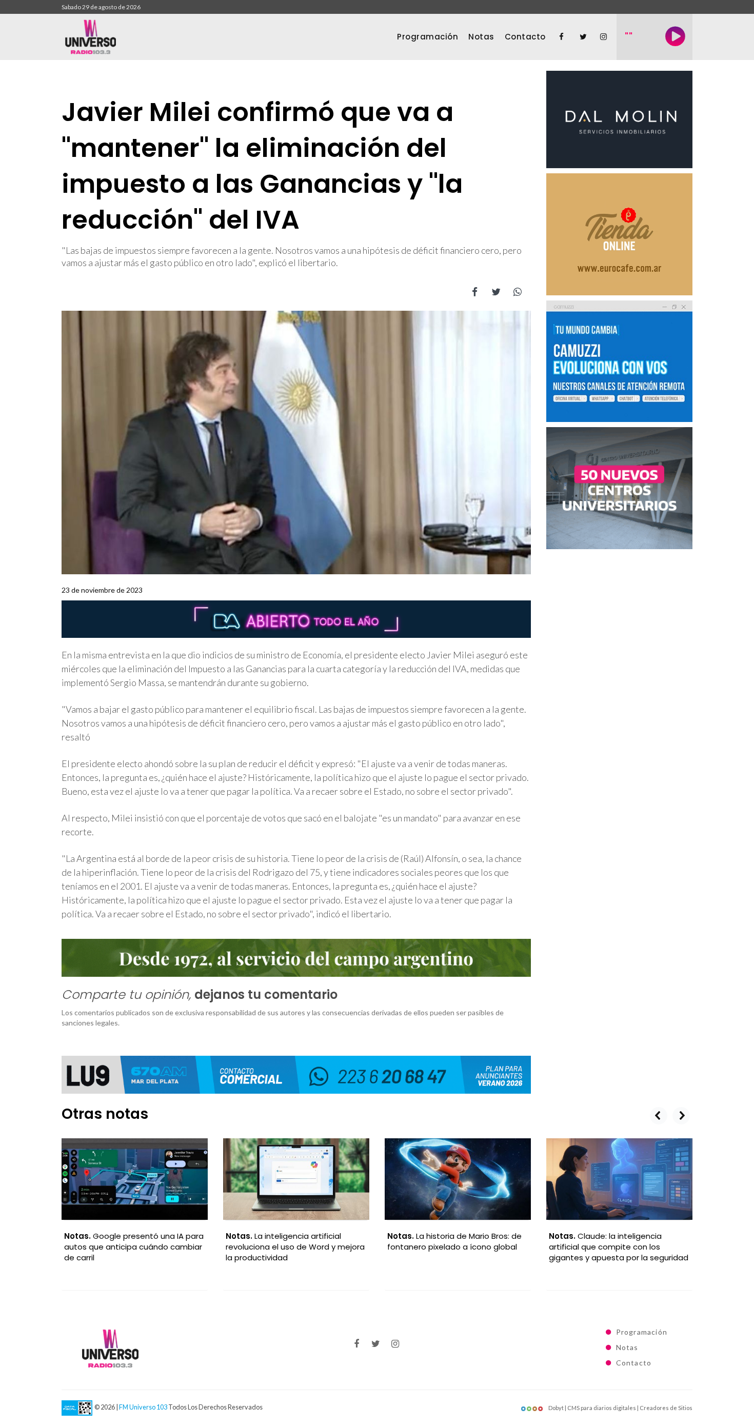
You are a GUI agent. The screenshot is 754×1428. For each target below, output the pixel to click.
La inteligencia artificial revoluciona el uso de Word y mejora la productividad (295, 1247)
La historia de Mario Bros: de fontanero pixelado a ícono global (454, 1241)
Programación (427, 36)
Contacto (525, 36)
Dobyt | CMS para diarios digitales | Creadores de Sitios (619, 1407)
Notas (481, 36)
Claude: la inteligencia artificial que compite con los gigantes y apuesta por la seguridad (618, 1247)
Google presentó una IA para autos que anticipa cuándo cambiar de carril (134, 1247)
